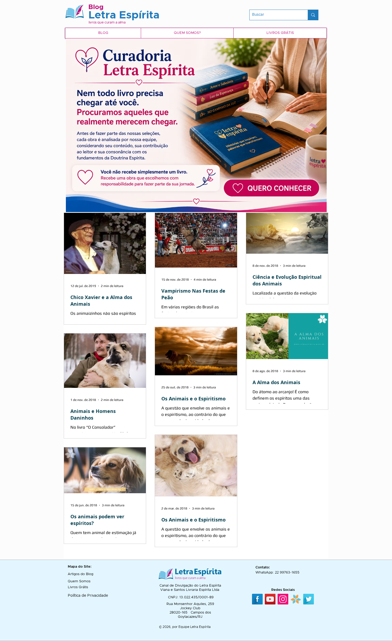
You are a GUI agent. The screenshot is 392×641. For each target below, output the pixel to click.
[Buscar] (313, 15)
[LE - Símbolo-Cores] (295, 599)
